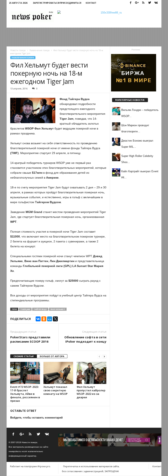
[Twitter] (149, 3)
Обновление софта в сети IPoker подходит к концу (85, 339)
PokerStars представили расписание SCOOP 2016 (30, 339)
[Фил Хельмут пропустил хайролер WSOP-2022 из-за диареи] (91, 373)
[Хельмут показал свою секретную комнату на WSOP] (58, 373)
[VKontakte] (155, 3)
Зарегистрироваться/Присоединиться (57, 2)
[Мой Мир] (49, 318)
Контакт (91, 2)
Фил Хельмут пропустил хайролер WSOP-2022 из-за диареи (91, 392)
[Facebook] (130, 3)
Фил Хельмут (57, 309)
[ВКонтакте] (38, 318)
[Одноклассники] (43, 318)
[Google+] (136, 3)
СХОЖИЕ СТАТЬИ (24, 356)
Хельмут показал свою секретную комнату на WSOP (55, 390)
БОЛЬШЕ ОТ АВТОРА (52, 356)
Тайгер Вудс (40, 309)
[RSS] (143, 3)
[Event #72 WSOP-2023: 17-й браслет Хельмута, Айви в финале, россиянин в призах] (25, 373)
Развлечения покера (23, 57)
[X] (55, 318)
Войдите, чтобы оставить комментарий (36, 417)
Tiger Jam (25, 309)
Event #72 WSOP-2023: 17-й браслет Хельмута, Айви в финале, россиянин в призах (25, 394)
